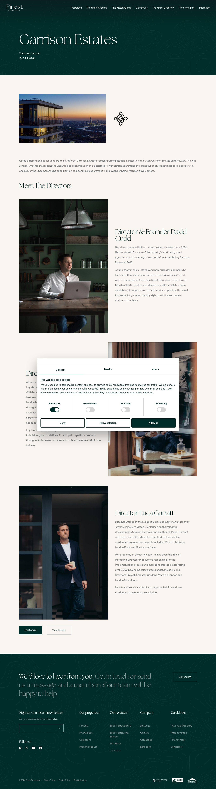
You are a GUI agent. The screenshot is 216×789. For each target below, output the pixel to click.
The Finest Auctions (96, 7)
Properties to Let (88, 747)
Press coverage (179, 733)
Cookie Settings (80, 780)
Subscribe (204, 7)
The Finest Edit (186, 7)
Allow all (153, 423)
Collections (85, 740)
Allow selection (108, 423)
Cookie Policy (64, 780)
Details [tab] (108, 369)
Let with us (115, 750)
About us (145, 726)
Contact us (142, 7)
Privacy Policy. (51, 719)
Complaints (176, 747)
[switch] (90, 409)
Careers (144, 733)
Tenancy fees (177, 740)
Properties (76, 7)
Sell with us (115, 743)
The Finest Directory (163, 7)
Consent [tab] (60, 369)
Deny (62, 423)
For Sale (83, 726)
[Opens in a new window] (20, 748)
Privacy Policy (49, 780)
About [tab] (155, 369)
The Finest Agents (121, 7)
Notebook (145, 747)
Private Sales (86, 733)
